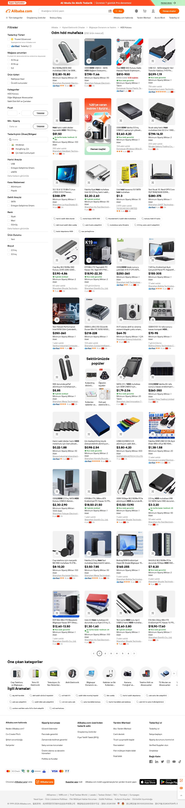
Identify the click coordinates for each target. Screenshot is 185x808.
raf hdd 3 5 (66, 696)
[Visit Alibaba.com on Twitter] (162, 761)
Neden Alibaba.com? (15, 728)
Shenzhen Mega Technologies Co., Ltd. (66, 401)
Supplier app (72, 782)
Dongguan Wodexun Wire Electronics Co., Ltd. (129, 149)
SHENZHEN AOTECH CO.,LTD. (129, 456)
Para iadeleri (118, 745)
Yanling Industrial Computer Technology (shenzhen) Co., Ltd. (66, 345)
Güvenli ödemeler (50, 728)
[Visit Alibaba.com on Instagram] (168, 761)
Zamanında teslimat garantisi (54, 740)
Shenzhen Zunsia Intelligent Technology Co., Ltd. (98, 345)
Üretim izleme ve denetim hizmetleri (53, 752)
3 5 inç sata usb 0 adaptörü (148, 225)
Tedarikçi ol (154, 728)
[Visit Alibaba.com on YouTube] (174, 761)
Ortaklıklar (153, 751)
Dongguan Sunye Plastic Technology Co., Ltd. (129, 88)
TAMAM (40, 113)
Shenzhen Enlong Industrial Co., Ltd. (129, 339)
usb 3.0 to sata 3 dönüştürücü (151, 702)
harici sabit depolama (131, 696)
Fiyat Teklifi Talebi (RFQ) (88, 737)
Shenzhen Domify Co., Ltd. (96, 288)
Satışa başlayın (155, 734)
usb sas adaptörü (19, 702)
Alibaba (54, 27)
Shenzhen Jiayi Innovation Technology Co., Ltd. (129, 401)
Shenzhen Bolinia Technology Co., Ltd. (161, 286)
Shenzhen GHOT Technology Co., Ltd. (161, 204)
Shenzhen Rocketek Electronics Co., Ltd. (66, 83)
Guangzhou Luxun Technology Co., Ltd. (161, 89)
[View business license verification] (118, 803)
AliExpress (51, 795)
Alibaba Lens (21, 782)
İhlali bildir (117, 756)
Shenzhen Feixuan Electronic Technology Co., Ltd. (98, 83)
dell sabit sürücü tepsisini (43, 696)
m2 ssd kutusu (58, 708)
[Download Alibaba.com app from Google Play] (169, 782)
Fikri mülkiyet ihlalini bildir (124, 751)
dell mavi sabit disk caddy (66, 225)
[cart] (145, 11)
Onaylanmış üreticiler (86, 732)
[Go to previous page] (93, 653)
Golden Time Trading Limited (161, 399)
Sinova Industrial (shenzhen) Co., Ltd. (66, 456)
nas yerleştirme (87, 231)
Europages (134, 795)
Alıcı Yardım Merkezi (122, 728)
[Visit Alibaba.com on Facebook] (151, 761)
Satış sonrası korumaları (52, 745)
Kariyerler (10, 745)
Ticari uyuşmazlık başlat (123, 740)
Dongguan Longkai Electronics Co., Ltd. (161, 460)
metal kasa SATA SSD (91, 219)
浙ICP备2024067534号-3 (166, 803)
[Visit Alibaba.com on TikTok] (180, 761)
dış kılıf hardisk (18, 696)
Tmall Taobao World (78, 795)
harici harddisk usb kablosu (120, 702)
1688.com (62, 795)
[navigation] (28, 340)
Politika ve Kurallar (50, 759)
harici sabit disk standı (65, 219)
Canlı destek (118, 734)
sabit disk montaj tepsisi (88, 696)
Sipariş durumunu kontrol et (161, 740)
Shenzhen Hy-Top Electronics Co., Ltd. (98, 207)
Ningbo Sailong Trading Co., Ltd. (161, 146)
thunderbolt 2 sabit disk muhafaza (122, 219)
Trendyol (123, 795)
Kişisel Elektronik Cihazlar (73, 27)
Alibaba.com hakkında (16, 722)
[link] (181, 780)
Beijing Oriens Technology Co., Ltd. (161, 345)
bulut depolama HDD (64, 231)
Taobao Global (104, 795)
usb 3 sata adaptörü (93, 225)
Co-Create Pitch (13, 734)
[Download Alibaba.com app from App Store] (148, 782)
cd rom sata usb (68, 702)
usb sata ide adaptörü (158, 696)
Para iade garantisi (50, 734)
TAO (115, 795)
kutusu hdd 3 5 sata (152, 219)
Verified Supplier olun (158, 745)
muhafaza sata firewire (119, 225)
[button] (110, 11)
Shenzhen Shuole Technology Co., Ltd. (66, 288)
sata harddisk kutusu (92, 702)
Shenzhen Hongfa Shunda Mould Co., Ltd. (98, 458)
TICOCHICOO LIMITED (126, 208)
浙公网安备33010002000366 (139, 803)
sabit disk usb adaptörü (44, 702)
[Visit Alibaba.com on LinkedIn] (156, 761)
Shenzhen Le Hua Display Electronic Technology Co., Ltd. (66, 204)
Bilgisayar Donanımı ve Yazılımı (102, 27)
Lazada (92, 795)
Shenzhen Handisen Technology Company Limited (66, 151)
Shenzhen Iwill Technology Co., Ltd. (129, 282)
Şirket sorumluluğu (14, 740)
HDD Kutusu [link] (126, 27)
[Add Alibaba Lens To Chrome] (44, 782)
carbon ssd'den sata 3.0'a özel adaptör (28, 708)
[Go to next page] (134, 653)
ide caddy (110, 696)
